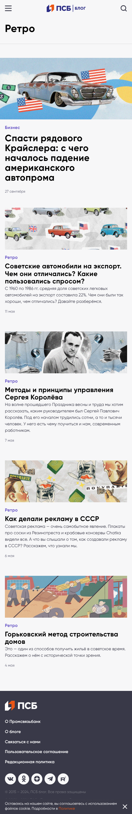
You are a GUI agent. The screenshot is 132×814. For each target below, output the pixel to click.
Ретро (11, 257)
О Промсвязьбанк (23, 721)
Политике (67, 808)
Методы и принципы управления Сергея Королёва (59, 393)
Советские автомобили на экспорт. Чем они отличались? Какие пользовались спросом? (63, 273)
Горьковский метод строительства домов (61, 638)
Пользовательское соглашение (36, 751)
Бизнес (12, 127)
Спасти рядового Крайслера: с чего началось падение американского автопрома (47, 158)
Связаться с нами (22, 741)
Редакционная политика (30, 761)
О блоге (13, 731)
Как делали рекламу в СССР (52, 519)
